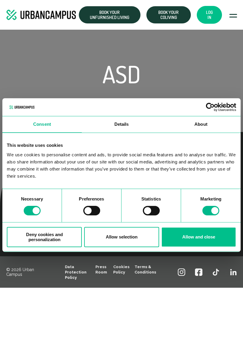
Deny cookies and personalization (44, 237)
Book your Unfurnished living (109, 14)
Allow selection (122, 236)
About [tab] (200, 124)
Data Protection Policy (76, 272)
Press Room (101, 269)
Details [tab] (121, 124)
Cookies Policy (121, 269)
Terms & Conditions (145, 269)
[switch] (91, 210)
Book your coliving (168, 14)
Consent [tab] (42, 124)
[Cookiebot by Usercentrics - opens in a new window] (210, 107)
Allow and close (198, 236)
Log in (209, 14)
